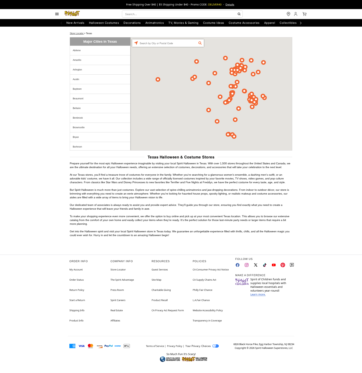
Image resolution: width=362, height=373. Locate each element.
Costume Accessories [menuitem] (244, 23)
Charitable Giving (161, 290)
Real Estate (116, 310)
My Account (76, 269)
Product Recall (160, 300)
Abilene (77, 50)
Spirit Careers (117, 300)
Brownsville (79, 127)
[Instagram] (246, 265)
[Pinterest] (283, 265)
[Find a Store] (288, 14)
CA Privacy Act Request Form (168, 310)
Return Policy (76, 290)
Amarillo (77, 60)
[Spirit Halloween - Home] (72, 14)
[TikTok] (264, 265)
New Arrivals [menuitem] (75, 23)
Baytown (77, 89)
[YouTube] (274, 265)
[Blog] (292, 265)
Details (229, 4)
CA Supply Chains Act (204, 279)
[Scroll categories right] (301, 23)
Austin (76, 79)
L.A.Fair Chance (201, 300)
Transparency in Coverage (207, 320)
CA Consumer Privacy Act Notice (211, 269)
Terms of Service (155, 346)
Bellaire (77, 108)
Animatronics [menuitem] (154, 23)
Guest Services (160, 269)
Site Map (156, 279)
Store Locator (77, 33)
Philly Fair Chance (202, 290)
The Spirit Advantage (122, 279)
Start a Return (77, 300)
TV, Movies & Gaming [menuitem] (183, 23)
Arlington (77, 69)
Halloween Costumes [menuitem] (104, 23)
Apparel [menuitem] (269, 23)
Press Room (117, 290)
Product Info (76, 320)
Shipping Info (76, 310)
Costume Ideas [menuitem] (213, 23)
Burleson (77, 146)
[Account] (296, 14)
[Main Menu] (57, 14)
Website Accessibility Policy (208, 310)
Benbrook (78, 118)
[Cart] (304, 14)
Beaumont (78, 98)
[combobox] (182, 14)
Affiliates (115, 320)
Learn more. (258, 294)
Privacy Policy (174, 346)
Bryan (76, 137)
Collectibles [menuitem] (288, 23)
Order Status (76, 279)
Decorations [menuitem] (132, 23)
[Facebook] (237, 265)
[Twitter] (255, 265)
